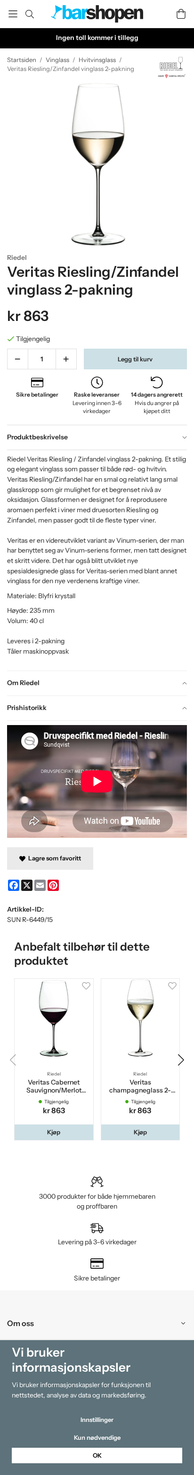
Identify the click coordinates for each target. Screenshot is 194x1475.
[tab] (97, 437)
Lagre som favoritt (53, 858)
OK (97, 1455)
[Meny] (13, 14)
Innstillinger (97, 1419)
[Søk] (29, 14)
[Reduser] (17, 359)
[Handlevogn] (181, 14)
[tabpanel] (97, 560)
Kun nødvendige (97, 1437)
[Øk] (66, 359)
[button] (54, 1132)
